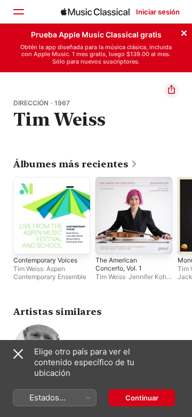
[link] (75, 164)
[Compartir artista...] (171, 90)
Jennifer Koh (147, 277)
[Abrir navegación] (18, 12)
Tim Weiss (28, 269)
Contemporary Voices (45, 260)
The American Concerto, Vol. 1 (118, 264)
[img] (95, 12)
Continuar (141, 397)
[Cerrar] (184, 32)
